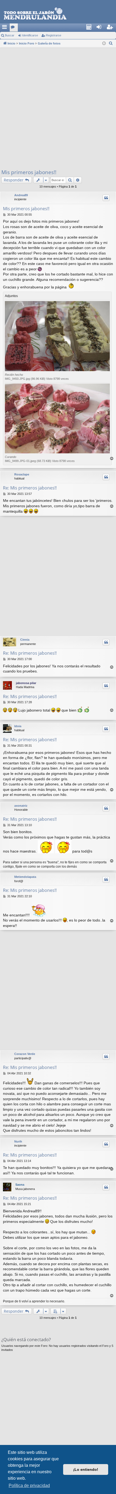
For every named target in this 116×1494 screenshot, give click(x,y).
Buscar (9, 35)
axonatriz (21, 805)
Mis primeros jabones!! (28, 172)
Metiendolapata (25, 876)
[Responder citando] (106, 198)
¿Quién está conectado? (26, 1339)
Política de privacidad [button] (29, 1485)
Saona (19, 1184)
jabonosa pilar (26, 683)
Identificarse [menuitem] (102, 29)
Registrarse (53, 35)
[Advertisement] (58, 108)
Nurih (18, 1141)
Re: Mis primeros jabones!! (30, 488)
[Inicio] (58, 13)
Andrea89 (21, 195)
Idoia (17, 726)
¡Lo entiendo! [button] (85, 1469)
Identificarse (30, 35)
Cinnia (24, 639)
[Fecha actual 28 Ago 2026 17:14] (104, 43)
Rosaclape (21, 474)
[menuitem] (90, 27)
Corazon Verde (24, 1053)
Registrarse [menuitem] (112, 29)
